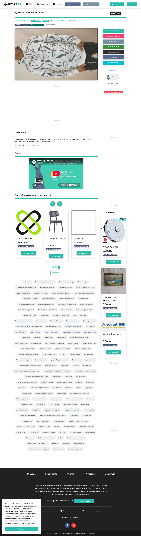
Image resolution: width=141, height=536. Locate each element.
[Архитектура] (91, 329)
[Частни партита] (59, 452)
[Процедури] (75, 418)
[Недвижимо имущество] (27, 307)
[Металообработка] (23, 402)
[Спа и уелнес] (45, 318)
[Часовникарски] (79, 446)
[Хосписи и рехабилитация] (77, 441)
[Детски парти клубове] (24, 363)
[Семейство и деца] (30, 318)
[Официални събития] (70, 407)
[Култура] (79, 390)
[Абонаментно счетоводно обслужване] (30, 329)
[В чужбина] (38, 340)
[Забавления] (88, 368)
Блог (72, 474)
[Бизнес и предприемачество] (46, 285)
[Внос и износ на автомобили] (55, 346)
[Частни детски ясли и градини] (39, 452)
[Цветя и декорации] (90, 324)
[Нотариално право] (57, 402)
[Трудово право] (35, 435)
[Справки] (57, 429)
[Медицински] (62, 396)
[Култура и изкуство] (49, 301)
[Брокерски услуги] (91, 335)
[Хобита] (61, 441)
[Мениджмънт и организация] (80, 396)
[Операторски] (41, 407)
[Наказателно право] (40, 402)
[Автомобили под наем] (54, 329)
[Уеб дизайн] (63, 435)
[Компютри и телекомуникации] (84, 296)
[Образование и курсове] (47, 307)
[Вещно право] (62, 340)
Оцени (114, 57)
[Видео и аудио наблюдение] (80, 340)
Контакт (111, 474)
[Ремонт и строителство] (85, 312)
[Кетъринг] (80, 385)
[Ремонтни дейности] (43, 424)
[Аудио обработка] (21, 335)
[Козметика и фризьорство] (61, 296)
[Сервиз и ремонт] (60, 424)
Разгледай (29, 253)
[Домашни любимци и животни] (27, 290)
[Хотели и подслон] (73, 324)
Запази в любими (114, 36)
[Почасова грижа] (89, 413)
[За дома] (77, 368)
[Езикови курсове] (51, 368)
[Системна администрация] (26, 429)
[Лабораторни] (27, 396)
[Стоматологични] (70, 429)
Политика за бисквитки (71, 511)
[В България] (27, 340)
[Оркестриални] (55, 407)
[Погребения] (37, 413)
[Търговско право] (49, 435)
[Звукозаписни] (57, 379)
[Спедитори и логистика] (62, 318)
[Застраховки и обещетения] (86, 290)
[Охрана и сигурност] (87, 307)
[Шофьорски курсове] (76, 452)
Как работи (52, 474)
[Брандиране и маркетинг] (72, 335)
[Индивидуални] (81, 379)
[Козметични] (23, 390)
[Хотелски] (55, 446)
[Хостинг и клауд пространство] (37, 446)
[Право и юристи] (67, 312)
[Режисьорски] (28, 424)
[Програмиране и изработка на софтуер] (54, 418)
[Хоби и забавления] (57, 324)
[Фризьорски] (31, 441)
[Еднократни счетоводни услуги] (31, 368)
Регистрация (118, 4)
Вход (132, 4)
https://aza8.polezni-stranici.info (27, 145)
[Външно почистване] (90, 346)
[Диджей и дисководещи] (60, 363)
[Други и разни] (77, 363)
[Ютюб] (73, 525)
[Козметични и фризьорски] (40, 390)
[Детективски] (89, 357)
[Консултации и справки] (31, 301)
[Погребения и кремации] (27, 312)
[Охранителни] (85, 407)
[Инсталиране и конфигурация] (27, 385)
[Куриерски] (89, 390)
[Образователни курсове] (75, 402)
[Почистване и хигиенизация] (48, 312)
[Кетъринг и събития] (41, 296)
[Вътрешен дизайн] (46, 351)
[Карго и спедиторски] (65, 385)
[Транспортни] (21, 435)
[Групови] (63, 357)
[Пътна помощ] (87, 418)
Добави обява (73, 4)
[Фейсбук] (67, 525)
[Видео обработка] (22, 346)
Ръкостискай (114, 47)
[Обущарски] (91, 402)
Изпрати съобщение (114, 31)
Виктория (115, 77)
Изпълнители (45, 4)
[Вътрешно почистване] (63, 351)
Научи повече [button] (30, 524)
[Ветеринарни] (49, 340)
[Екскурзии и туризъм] (48, 290)
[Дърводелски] (91, 363)
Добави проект (92, 4)
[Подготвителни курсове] (53, 413)
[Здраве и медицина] (24, 296)
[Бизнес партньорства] (52, 335)
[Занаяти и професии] (66, 290)
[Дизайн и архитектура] (67, 285)
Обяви (31, 4)
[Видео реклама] (37, 346)
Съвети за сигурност (71, 517)
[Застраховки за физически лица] (86, 374)
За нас (33, 474)
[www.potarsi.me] (12, 4)
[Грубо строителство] (50, 357)
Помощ (91, 474)
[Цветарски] (66, 446)
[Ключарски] (91, 385)
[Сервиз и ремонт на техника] (79, 424)
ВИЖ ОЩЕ (56, 272)
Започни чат (114, 62)
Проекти (59, 4)
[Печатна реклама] (23, 413)
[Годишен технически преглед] (29, 357)
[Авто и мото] (28, 285)
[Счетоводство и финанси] (24, 324)
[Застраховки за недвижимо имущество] (58, 374)
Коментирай (114, 52)
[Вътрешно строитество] (83, 351)
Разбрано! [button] (21, 529)
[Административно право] (74, 329)
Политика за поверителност (95, 511)
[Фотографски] (91, 435)
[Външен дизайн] (74, 346)
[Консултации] (57, 390)
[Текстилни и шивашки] (87, 429)
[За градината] (65, 368)
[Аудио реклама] (36, 335)
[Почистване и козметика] (28, 418)
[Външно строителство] (28, 351)
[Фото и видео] (42, 324)
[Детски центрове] (42, 363)
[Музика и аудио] (84, 301)
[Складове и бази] (45, 429)
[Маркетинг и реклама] (67, 301)
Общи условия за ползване (47, 511)
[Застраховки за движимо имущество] (28, 374)
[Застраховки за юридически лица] (37, 379)
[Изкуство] (69, 379)
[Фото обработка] (76, 435)
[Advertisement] (56, 103)
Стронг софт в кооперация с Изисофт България (76, 533)
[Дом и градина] (84, 285)
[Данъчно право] (75, 357)
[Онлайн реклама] (27, 407)
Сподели (114, 41)
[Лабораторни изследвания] (45, 396)
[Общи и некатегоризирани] (68, 307)
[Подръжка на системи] (72, 413)
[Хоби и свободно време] (47, 441)
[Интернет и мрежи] (47, 385)
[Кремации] (69, 390)
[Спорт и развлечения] (81, 318)
